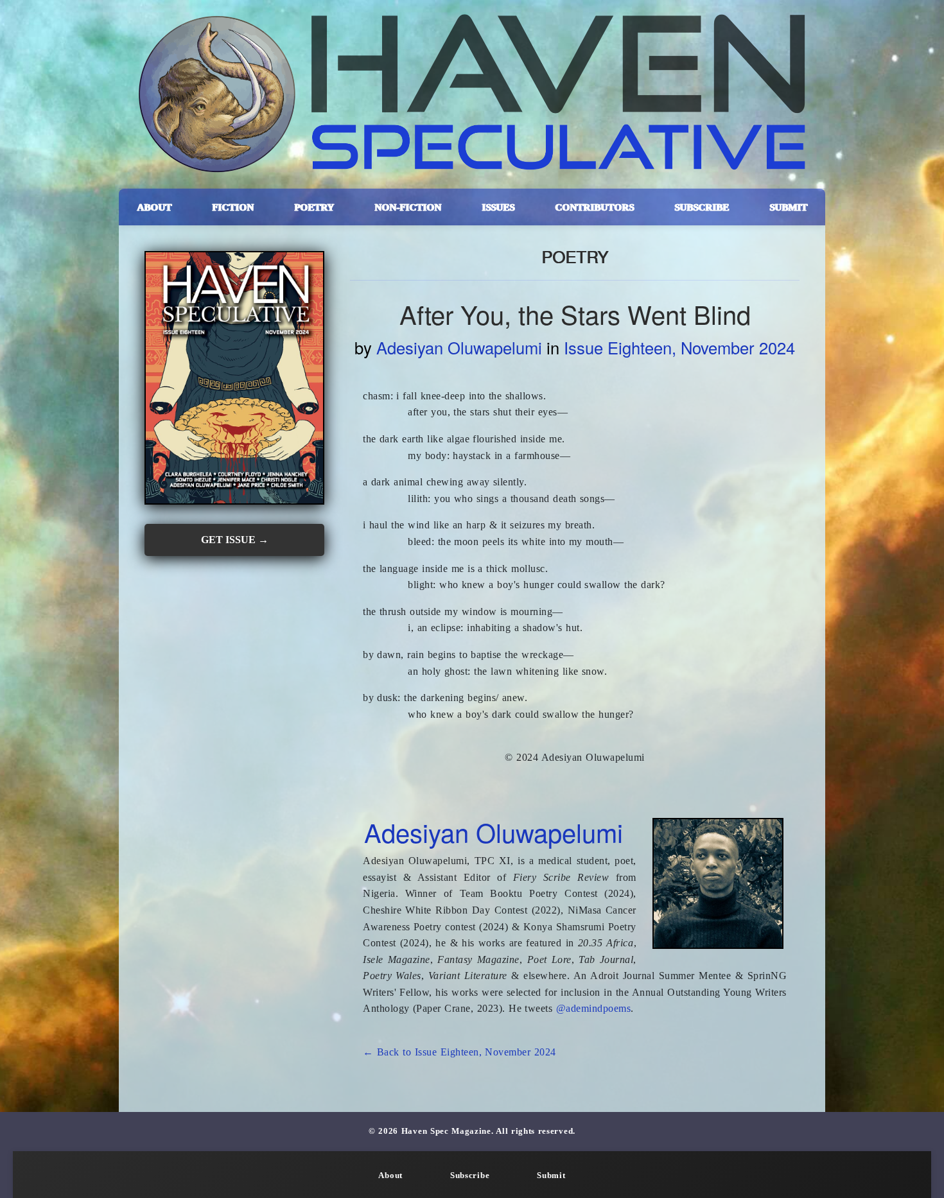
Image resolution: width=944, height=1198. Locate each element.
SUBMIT (788, 207)
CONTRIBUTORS (594, 207)
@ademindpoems (593, 1008)
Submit (551, 1175)
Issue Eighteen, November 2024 (679, 347)
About (390, 1175)
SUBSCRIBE (701, 207)
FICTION (233, 207)
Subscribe (469, 1175)
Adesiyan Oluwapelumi (459, 347)
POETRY (314, 207)
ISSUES (498, 207)
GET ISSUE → (234, 539)
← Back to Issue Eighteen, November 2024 (459, 1051)
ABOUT (154, 207)
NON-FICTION (407, 207)
